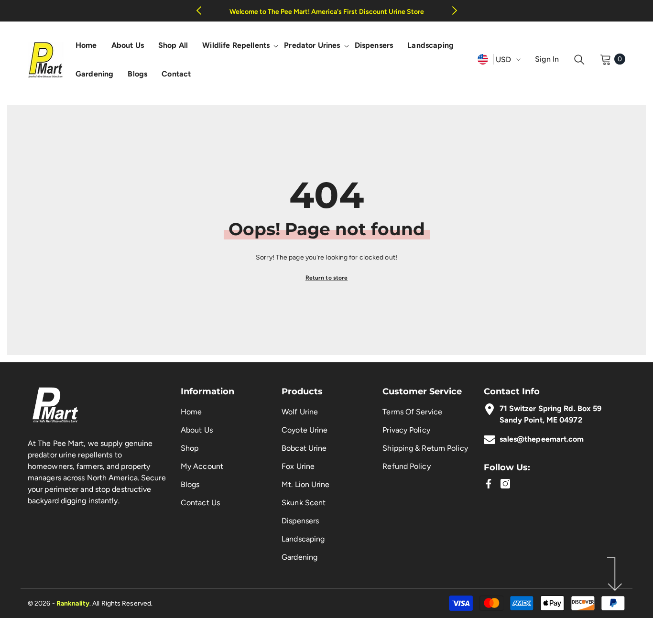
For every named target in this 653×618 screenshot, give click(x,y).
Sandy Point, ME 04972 (541, 419)
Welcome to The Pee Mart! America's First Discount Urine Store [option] (326, 12)
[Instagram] (505, 483)
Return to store (326, 277)
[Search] (579, 59)
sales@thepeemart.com (542, 439)
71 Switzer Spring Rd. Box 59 (551, 408)
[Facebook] (488, 483)
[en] (483, 59)
